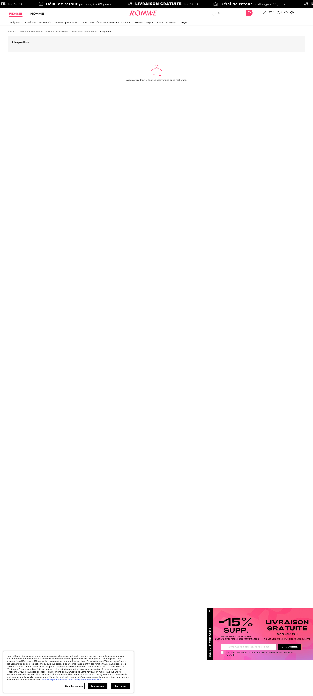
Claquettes (20, 42)
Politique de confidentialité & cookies (257, 652)
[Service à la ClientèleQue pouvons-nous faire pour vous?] (286, 12)
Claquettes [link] (105, 31)
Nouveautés (45, 22)
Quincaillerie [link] (61, 31)
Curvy (84, 22)
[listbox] (265, 12)
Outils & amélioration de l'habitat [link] (35, 31)
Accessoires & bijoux (143, 22)
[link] (156, 4)
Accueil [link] (11, 31)
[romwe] (143, 12)
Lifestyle (183, 22)
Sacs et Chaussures (166, 22)
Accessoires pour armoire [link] (84, 31)
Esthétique (30, 22)
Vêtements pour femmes (66, 22)
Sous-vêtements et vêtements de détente (110, 22)
